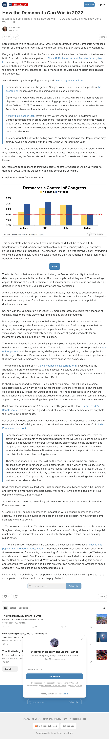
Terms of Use (68, 683)
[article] (54, 621)
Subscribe (89, 4)
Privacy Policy (76, 685)
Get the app (68, 726)
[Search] (104, 608)
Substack (40, 733)
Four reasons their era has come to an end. (23, 619)
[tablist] (16, 608)
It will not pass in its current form (58, 365)
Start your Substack (47, 726)
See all (8, 668)
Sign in (101, 4)
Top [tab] (5, 608)
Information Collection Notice (53, 685)
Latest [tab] (13, 608)
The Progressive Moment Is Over (21, 615)
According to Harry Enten (69, 80)
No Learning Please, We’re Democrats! (25, 633)
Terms (66, 718)
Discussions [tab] (24, 608)
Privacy (57, 718)
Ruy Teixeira (14, 28)
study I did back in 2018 (21, 116)
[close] (81, 639)
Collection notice (78, 718)
